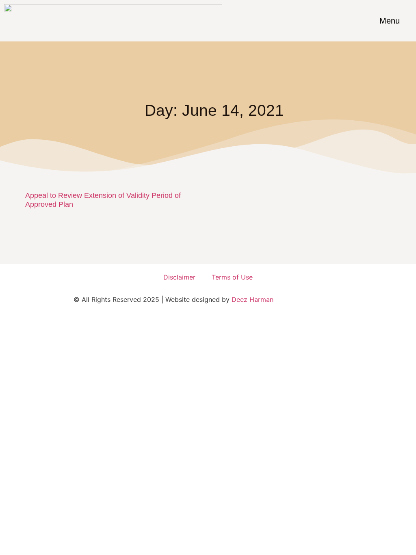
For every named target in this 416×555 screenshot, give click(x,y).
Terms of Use (232, 277)
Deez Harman (252, 299)
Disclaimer (179, 277)
